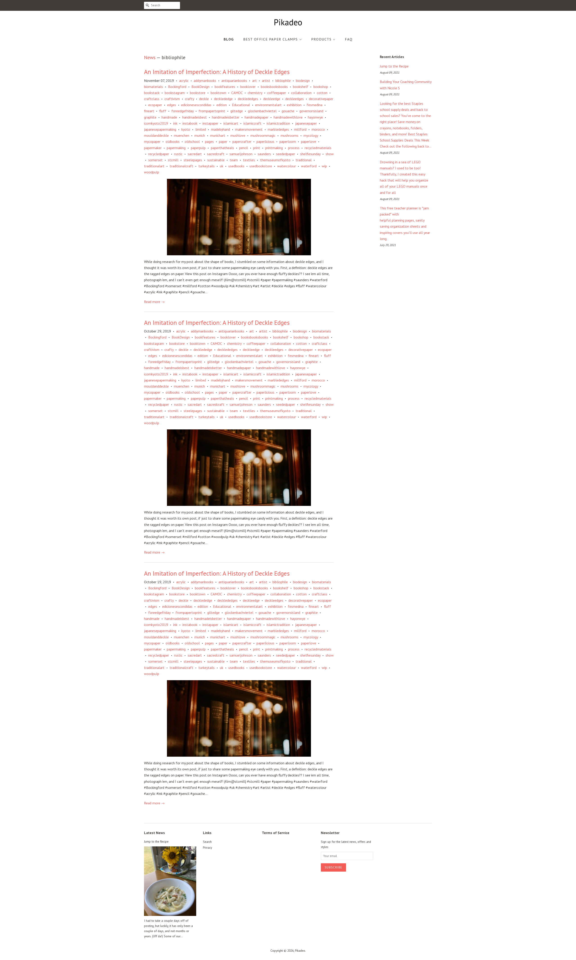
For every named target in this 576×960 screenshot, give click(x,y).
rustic (178, 154)
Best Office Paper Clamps (271, 39)
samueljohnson (241, 154)
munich (199, 135)
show (330, 154)
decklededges (248, 98)
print (256, 148)
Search (207, 842)
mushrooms (289, 135)
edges (171, 105)
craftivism (172, 98)
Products (322, 39)
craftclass (151, 98)
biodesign (303, 80)
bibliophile (283, 80)
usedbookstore (261, 166)
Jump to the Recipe (394, 66)
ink (175, 123)
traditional (304, 160)
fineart (149, 111)
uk (221, 166)
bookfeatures (225, 86)
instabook (189, 123)
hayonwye (315, 117)
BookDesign (200, 86)
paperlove (308, 141)
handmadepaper (256, 117)
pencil (243, 148)
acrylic (184, 80)
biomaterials (153, 86)
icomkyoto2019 (156, 123)
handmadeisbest (194, 117)
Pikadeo (300, 951)
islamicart (230, 123)
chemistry (255, 92)
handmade (169, 117)
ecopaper (155, 105)
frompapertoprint (212, 111)
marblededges (278, 129)
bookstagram (175, 92)
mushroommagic (262, 135)
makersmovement (249, 129)
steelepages (193, 160)
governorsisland (311, 111)
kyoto (185, 129)
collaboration (301, 92)
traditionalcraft (181, 166)
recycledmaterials (318, 148)
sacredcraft (215, 154)
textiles (249, 160)
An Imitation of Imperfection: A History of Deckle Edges (217, 71)
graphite (150, 117)
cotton (322, 92)
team (234, 160)
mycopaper (152, 141)
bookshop (320, 86)
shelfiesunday (310, 154)
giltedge (236, 111)
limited (200, 129)
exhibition (294, 105)
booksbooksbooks (274, 86)
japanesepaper (306, 123)
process (293, 148)
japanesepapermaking (160, 129)
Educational (241, 105)
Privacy (207, 848)
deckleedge (271, 98)
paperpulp (198, 148)
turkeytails (206, 166)
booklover (248, 86)
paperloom (287, 141)
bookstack (152, 92)
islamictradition (278, 123)
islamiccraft (252, 123)
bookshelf (300, 86)
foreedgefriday (182, 111)
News (149, 57)
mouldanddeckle (156, 135)
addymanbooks (205, 80)
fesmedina (314, 105)
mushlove (237, 135)
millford (300, 129)
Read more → (154, 301)
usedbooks (236, 166)
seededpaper (285, 154)
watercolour (286, 166)
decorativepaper (321, 98)
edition (221, 105)
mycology (311, 135)
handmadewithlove (288, 117)
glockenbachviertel (262, 111)
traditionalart (154, 166)
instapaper (210, 123)
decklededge (223, 98)
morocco (318, 129)
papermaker (153, 148)
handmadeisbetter (225, 117)
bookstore (197, 92)
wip (324, 166)
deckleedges (294, 98)
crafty (189, 98)
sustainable (216, 160)
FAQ (349, 39)
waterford (309, 166)
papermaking (176, 148)
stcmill (173, 160)
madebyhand (220, 129)
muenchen (181, 135)
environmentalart (268, 105)
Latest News (154, 832)
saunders (264, 154)
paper (223, 141)
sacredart (195, 154)
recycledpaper (158, 154)
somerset (155, 160)
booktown (218, 92)
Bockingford (177, 86)
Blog (229, 39)
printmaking (274, 148)
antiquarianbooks (234, 80)
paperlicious (265, 141)
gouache (288, 111)
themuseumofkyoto (275, 160)
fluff (162, 111)
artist (266, 80)
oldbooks (173, 141)
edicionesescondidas (196, 105)
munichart (217, 135)
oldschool (192, 141)
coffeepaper (276, 92)
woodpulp (151, 172)
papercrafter (241, 141)
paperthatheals (222, 148)
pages (209, 141)
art (254, 80)
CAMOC (237, 92)
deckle (204, 98)
